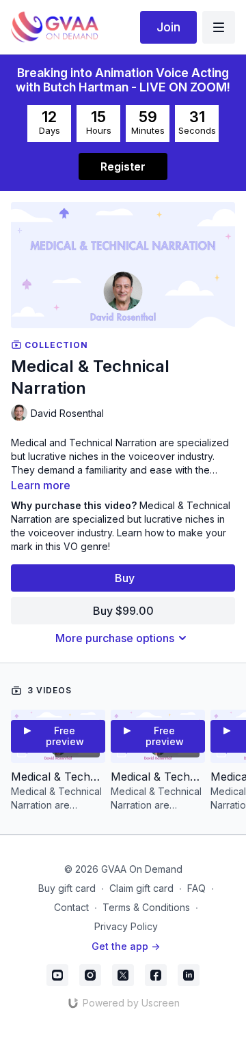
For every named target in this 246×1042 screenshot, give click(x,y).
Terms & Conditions (146, 907)
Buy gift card (67, 888)
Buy (125, 578)
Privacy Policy (126, 926)
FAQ (196, 888)
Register (123, 166)
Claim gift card (141, 888)
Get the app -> (126, 946)
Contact (71, 907)
